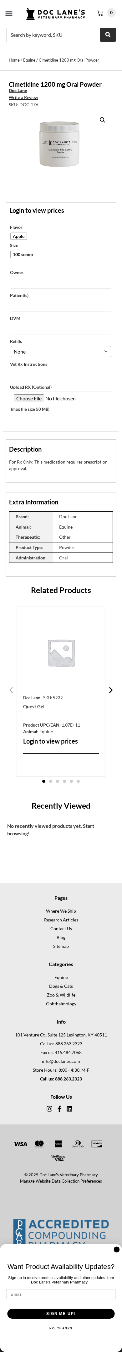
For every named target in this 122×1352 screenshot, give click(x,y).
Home (14, 60)
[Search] (108, 35)
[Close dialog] (116, 1250)
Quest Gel (33, 706)
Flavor (16, 227)
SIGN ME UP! (61, 1314)
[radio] (19, 236)
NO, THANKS (61, 1328)
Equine (29, 60)
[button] (9, 14)
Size (14, 245)
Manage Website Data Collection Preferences (61, 1181)
